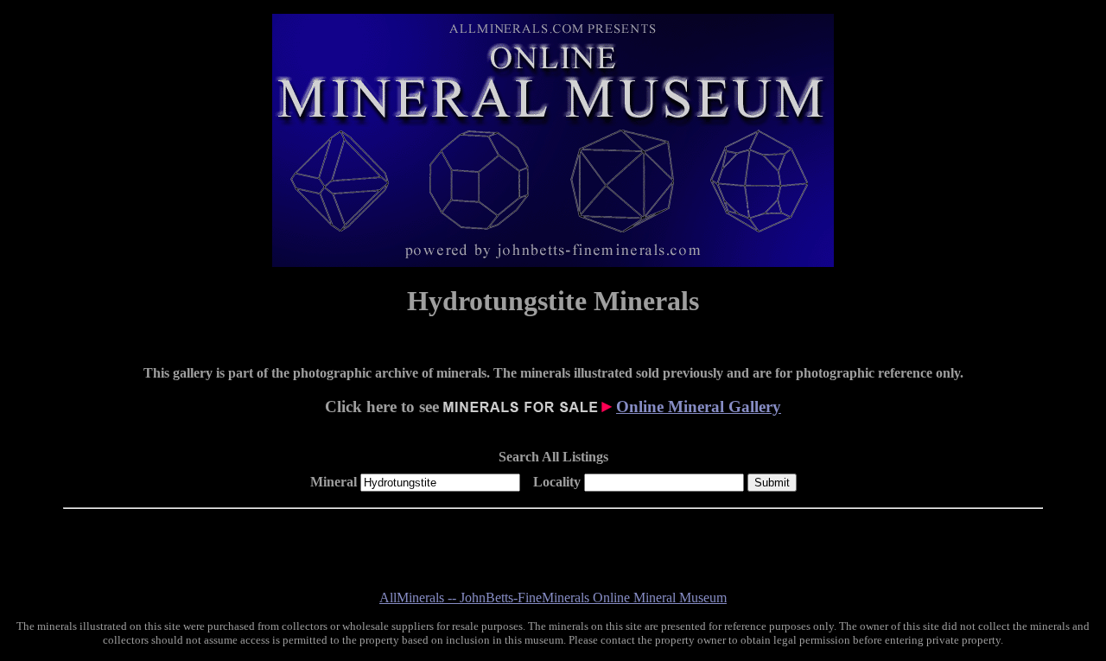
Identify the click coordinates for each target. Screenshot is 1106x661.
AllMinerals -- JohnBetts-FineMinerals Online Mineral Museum (553, 597)
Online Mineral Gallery (698, 406)
